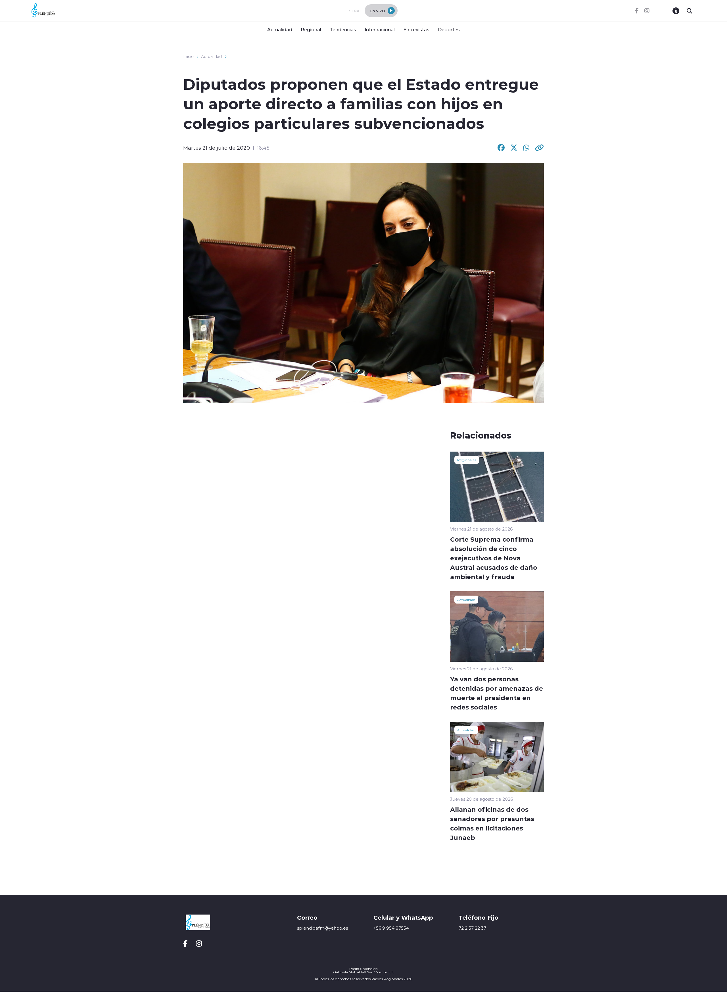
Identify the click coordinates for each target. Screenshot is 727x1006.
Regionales (466, 460)
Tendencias (343, 29)
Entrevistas (416, 29)
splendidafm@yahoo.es (322, 928)
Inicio (188, 57)
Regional (311, 29)
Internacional (380, 29)
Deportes (449, 29)
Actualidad (279, 29)
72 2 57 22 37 (472, 928)
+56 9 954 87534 (391, 928)
